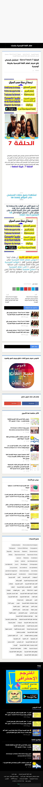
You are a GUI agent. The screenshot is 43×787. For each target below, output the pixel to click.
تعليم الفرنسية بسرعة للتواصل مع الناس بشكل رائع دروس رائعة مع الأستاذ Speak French (17, 505)
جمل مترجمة (20, 600)
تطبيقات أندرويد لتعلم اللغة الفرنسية (28, 593)
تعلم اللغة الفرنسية (13, 596)
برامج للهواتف (16, 590)
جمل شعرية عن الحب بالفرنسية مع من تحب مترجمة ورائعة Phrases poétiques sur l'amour (16, 446)
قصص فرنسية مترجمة (32, 629)
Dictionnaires (33, 551)
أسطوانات (34, 577)
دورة (36, 616)
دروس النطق (25, 606)
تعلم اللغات (34, 596)
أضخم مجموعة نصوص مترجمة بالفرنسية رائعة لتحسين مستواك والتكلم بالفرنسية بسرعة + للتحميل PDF (17, 456)
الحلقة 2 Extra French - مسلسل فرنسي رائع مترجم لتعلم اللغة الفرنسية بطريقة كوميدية (17, 322)
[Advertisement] (21, 21)
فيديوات (20, 622)
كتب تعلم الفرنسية (18, 266)
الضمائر (13, 587)
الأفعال (35, 587)
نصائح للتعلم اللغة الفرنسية (31, 655)
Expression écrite (20, 554)
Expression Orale (32, 554)
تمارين (36, 600)
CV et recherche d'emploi (30, 545)
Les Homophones (32, 561)
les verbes (34, 571)
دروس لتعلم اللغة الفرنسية (23, 259)
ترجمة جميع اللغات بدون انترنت (11, 776)
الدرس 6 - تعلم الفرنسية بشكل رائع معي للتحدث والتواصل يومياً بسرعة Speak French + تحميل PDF (17, 496)
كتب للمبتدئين (20, 642)
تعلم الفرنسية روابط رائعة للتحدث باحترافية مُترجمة (18, 486)
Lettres (23, 561)
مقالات (25, 648)
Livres (16, 561)
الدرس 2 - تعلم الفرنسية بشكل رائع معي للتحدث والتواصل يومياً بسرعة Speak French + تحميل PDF (18, 722)
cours (16, 564)
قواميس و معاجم (21, 632)
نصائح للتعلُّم (19, 655)
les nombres (23, 567)
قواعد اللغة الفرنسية (32, 632)
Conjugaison (33, 548)
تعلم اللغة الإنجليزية (24, 596)
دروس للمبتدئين (33, 613)
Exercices (17, 551)
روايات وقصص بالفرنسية (11, 619)
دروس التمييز (34, 606)
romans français (32, 574)
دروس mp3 (11, 603)
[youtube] (12, 403)
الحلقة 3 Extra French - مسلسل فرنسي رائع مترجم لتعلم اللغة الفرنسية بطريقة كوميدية (17, 331)
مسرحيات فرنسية (33, 648)
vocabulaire (22, 574)
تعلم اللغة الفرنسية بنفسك (21, 45)
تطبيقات (9, 590)
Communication (16, 545)
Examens (24, 551)
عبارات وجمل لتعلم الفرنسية (30, 622)
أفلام (19, 577)
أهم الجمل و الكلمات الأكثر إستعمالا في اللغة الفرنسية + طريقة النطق (17, 438)
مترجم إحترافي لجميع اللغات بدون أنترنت (29, 776)
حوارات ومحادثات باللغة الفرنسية (29, 603)
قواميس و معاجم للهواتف (31, 635)
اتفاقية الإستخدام (23, 778)
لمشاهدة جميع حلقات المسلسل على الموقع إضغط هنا (21, 196)
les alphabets (33, 567)
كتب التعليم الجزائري (13, 635)
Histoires (26, 558)
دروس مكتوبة (12, 613)
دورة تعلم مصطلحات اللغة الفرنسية (24, 616)
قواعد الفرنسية (12, 262)
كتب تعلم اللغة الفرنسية (31, 642)
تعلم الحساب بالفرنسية (12, 593)
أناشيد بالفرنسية (19, 583)
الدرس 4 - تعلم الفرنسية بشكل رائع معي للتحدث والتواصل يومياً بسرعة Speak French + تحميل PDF (17, 525)
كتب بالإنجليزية (34, 638)
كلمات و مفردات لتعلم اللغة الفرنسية (28, 645)
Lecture (19, 558)
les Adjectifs (8, 564)
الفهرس (7, 778)
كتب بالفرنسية (17, 638)
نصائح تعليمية (28, 269)
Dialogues (12, 548)
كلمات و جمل (11, 642)
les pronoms (13, 567)
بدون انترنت (14, 774)
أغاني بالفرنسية (26, 577)
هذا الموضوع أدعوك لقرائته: (24, 213)
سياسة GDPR (14, 778)
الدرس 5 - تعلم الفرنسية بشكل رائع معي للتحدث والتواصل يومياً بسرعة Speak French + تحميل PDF (16, 515)
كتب (21, 635)
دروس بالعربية (16, 606)
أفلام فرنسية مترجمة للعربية (30, 580)
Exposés (9, 551)
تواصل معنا (28, 781)
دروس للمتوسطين (22, 613)
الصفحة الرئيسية (35, 54)
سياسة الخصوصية (34, 778)
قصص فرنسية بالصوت (32, 625)
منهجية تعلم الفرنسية (16, 648)
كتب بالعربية (25, 638)
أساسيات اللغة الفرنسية (10, 574)
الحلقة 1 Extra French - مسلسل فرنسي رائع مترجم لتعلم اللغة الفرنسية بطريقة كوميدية (18, 313)
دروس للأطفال (16, 609)
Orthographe (33, 564)
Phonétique (24, 564)
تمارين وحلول (29, 600)
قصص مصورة (8, 629)
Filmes (10, 554)
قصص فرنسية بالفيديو (19, 625)
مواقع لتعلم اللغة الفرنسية (31, 651)
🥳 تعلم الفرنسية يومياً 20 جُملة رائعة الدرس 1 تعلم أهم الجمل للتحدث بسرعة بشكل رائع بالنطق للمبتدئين (17, 731)
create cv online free (18, 781)
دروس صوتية (34, 609)
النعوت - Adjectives (32, 590)
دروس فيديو (25, 609)
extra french (26, 54)
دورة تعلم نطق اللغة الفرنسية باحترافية (28, 619)
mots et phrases (24, 571)
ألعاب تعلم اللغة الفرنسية (31, 583)
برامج (23, 590)
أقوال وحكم (19, 580)
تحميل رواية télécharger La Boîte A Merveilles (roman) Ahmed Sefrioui (19, 429)
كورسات (15, 645)
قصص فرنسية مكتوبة (19, 629)
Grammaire (34, 558)
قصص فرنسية (12, 622)
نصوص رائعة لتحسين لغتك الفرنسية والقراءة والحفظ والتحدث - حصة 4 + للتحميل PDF (18, 420)
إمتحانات (11, 583)
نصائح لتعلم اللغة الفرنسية (16, 651)
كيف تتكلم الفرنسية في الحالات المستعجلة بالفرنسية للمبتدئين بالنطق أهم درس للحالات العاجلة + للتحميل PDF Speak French (18, 466)
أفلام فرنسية (12, 577)
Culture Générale (23, 548)
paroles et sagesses (11, 571)
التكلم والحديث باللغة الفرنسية (24, 587)
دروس (18, 603)
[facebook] (30, 403)
